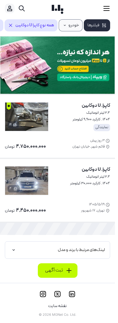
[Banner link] (57, 65)
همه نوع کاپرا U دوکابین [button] (34, 25)
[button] (97, 25)
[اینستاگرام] (43, 294)
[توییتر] (57, 294)
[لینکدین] (72, 294)
